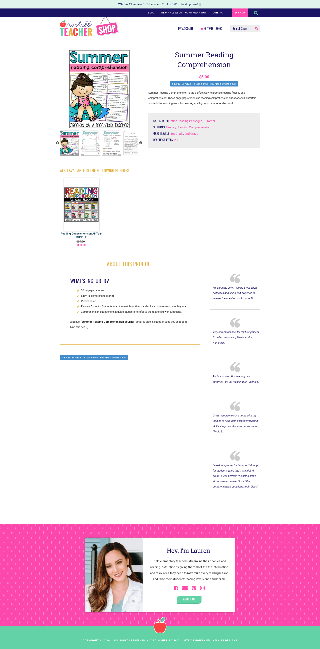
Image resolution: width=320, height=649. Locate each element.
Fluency (171, 127)
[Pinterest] (194, 588)
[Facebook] (176, 588)
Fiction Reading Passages (185, 121)
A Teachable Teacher (89, 26)
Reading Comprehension (194, 127)
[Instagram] (202, 588)
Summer (209, 121)
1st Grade (176, 133)
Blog (151, 12)
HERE (173, 4)
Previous (57, 143)
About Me (189, 599)
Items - (213, 28)
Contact (218, 12)
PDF (176, 140)
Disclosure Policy (164, 640)
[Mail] (185, 588)
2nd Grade (191, 133)
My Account (185, 28)
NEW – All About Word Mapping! (183, 12)
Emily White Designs (222, 640)
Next (140, 143)
